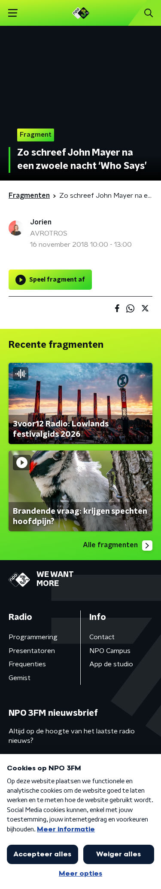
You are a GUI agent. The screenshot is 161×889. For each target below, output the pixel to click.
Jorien (41, 222)
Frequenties (27, 664)
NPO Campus (110, 650)
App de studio (111, 664)
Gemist (19, 677)
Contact (102, 637)
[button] (12, 13)
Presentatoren (32, 650)
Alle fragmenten (110, 545)
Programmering (33, 637)
